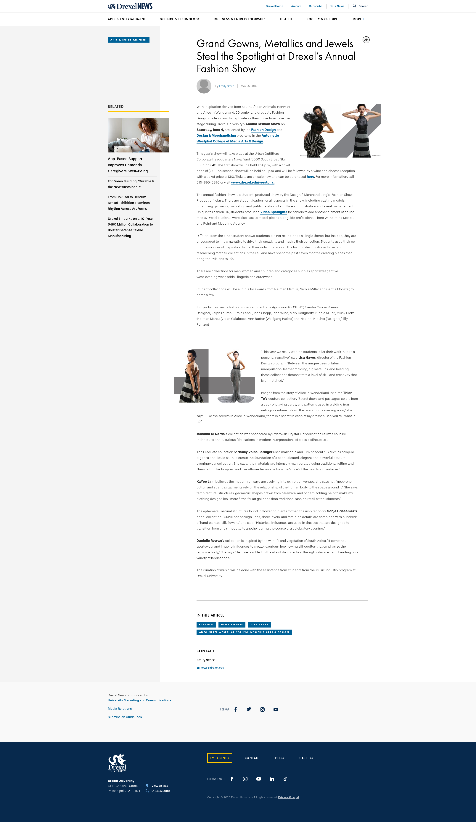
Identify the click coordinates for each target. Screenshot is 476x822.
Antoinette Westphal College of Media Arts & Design (244, 632)
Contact (252, 758)
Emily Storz (226, 86)
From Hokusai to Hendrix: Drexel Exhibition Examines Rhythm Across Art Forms (129, 203)
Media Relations (120, 709)
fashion (206, 624)
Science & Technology (180, 19)
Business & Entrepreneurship (240, 19)
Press (279, 758)
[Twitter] (249, 709)
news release (232, 624)
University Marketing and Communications (139, 700)
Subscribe (315, 6)
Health (286, 19)
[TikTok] (285, 779)
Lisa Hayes (259, 624)
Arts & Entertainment (127, 19)
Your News (337, 6)
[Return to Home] (130, 6)
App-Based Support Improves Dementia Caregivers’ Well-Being (128, 165)
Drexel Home (274, 6)
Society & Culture (322, 19)
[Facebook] (235, 709)
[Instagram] (262, 709)
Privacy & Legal (288, 797)
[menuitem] (128, 19)
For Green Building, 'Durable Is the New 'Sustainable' (131, 184)
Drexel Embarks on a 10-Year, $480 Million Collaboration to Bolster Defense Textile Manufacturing (131, 227)
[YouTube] (276, 709)
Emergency (219, 758)
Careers (306, 758)
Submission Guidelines (125, 717)
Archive (296, 6)
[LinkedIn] (272, 779)
